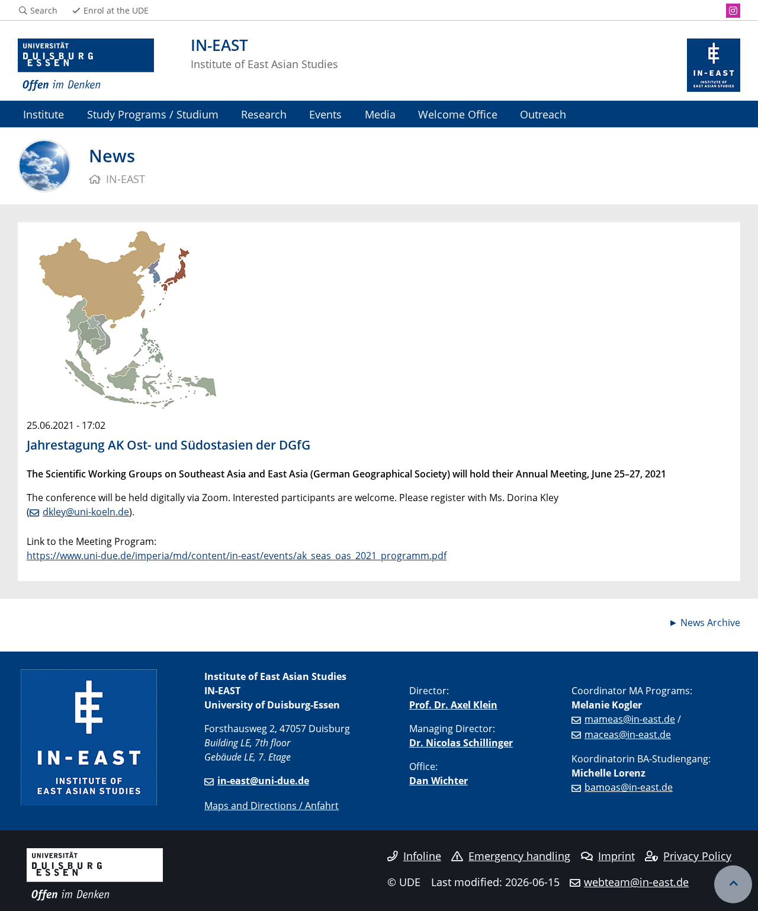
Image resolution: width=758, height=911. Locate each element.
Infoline (422, 856)
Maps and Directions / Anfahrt (271, 805)
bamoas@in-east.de (628, 787)
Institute (43, 114)
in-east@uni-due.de (263, 780)
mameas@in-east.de (629, 719)
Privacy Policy (697, 856)
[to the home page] (86, 65)
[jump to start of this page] (733, 884)
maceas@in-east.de (627, 734)
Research (264, 114)
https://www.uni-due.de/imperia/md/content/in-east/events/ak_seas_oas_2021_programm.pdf (237, 555)
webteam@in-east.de (636, 882)
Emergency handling (519, 856)
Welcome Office (457, 114)
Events (325, 114)
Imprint (616, 856)
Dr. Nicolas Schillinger (461, 742)
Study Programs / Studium (153, 114)
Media (380, 114)
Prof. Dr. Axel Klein (453, 704)
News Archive (710, 622)
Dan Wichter (438, 780)
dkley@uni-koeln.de (86, 511)
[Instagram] (733, 11)
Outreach (543, 114)
